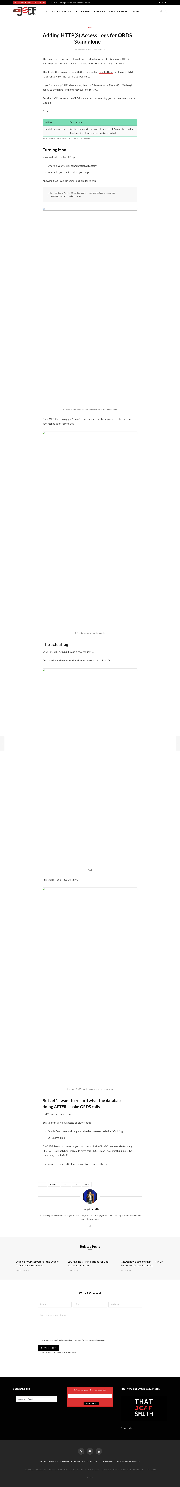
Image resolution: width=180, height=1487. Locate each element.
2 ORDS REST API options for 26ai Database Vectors (69, 3)
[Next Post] (178, 743)
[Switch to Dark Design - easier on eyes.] (161, 11)
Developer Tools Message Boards (121, 1461)
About (136, 11)
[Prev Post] (2, 743)
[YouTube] (90, 1451)
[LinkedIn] (99, 1451)
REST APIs (99, 11)
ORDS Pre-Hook (57, 1137)
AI (46, 11)
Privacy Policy (127, 1428)
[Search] (166, 11)
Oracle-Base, (106, 72)
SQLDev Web (83, 11)
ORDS (90, 27)
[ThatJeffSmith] (24, 11)
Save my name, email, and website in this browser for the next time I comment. (73, 1340)
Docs (45, 111)
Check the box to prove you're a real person (58, 1352)
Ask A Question (118, 11)
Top (91, 1477)
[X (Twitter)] (81, 1451)
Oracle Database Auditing (62, 1131)
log (76, 1184)
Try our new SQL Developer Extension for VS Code (68, 1461)
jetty (66, 1184)
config (53, 1184)
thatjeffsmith (90, 1209)
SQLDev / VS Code (61, 11)
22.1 (42, 1184)
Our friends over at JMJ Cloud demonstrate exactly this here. (77, 1163)
